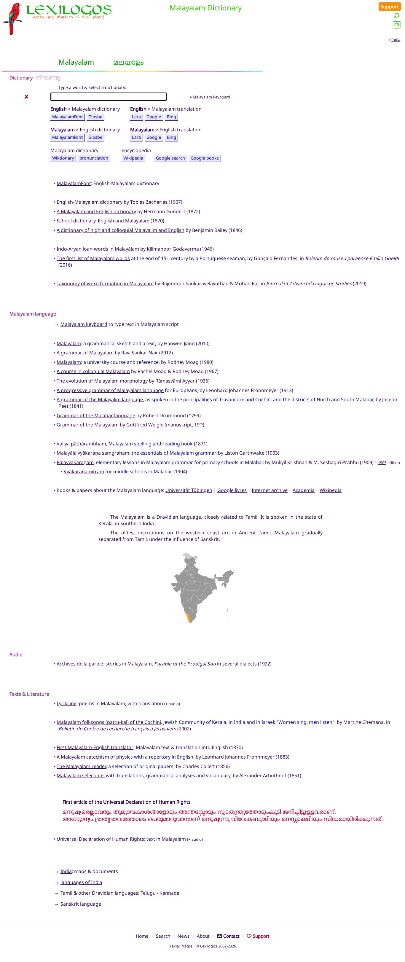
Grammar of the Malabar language (96, 415)
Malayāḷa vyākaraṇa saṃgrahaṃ (93, 453)
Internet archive (270, 490)
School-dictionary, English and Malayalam (103, 220)
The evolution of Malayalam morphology (102, 381)
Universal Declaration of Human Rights (100, 839)
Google (153, 117)
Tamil (66, 893)
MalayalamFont (67, 117)
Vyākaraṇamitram (84, 471)
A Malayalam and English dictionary (96, 211)
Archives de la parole (80, 663)
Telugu (148, 893)
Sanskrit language (80, 904)
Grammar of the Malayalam (88, 424)
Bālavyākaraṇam (75, 462)
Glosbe (95, 117)
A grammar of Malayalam (85, 352)
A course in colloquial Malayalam (93, 371)
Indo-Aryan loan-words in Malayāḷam (98, 249)
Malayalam (69, 343)
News (183, 936)
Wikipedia (133, 158)
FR (396, 25)
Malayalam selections (81, 775)
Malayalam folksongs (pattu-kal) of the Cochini (109, 722)
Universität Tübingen (188, 490)
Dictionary (21, 77)
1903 (382, 462)
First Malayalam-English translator (95, 747)
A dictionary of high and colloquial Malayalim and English (120, 230)
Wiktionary (63, 158)
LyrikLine (66, 703)
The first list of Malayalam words (93, 258)
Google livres (232, 490)
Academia (304, 490)
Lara (136, 117)
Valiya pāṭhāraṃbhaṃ (81, 443)
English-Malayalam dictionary (89, 202)
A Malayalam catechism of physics (95, 757)
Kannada (169, 893)
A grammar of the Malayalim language (100, 399)
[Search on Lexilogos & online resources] (396, 15)
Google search (170, 158)
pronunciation (93, 158)
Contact (231, 936)
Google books (205, 158)
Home (142, 936)
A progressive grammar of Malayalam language (110, 390)
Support (389, 6)
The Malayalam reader (81, 766)
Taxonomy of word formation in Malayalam (105, 283)
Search (163, 936)
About (203, 936)
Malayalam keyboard (211, 97)
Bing (171, 117)
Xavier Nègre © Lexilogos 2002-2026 (202, 946)
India (395, 39)
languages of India (81, 882)
